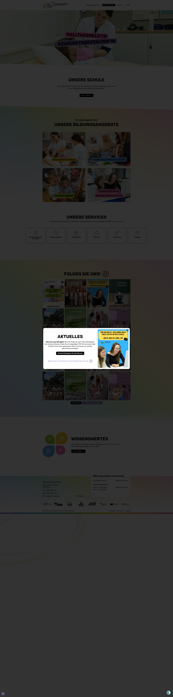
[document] (86, 348)
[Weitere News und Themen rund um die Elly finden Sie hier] (90, 361)
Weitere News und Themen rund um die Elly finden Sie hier (68, 361)
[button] (3, 694)
